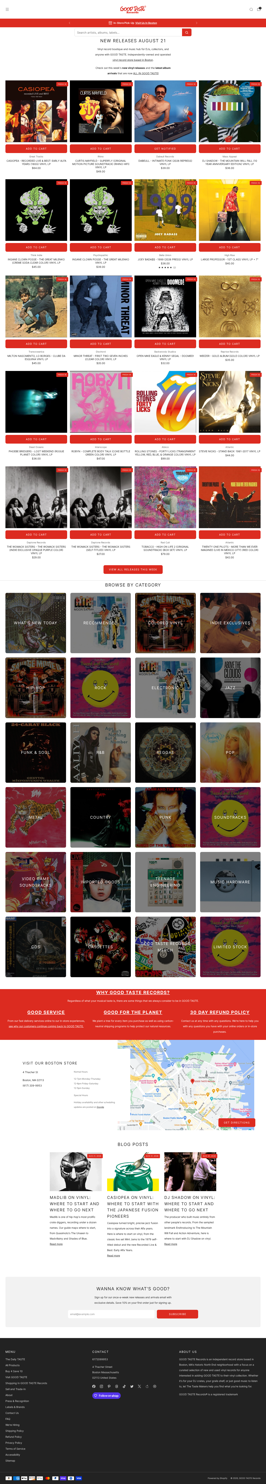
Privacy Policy (13, 1442)
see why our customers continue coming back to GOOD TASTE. (46, 1026)
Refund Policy (13, 1436)
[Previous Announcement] (69, 23)
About (8, 1395)
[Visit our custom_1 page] (147, 1386)
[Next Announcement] (196, 23)
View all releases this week (133, 569)
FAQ (7, 1418)
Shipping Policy (14, 1430)
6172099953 (100, 1359)
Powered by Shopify (217, 1478)
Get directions (237, 1122)
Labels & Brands (15, 1406)
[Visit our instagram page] (101, 1386)
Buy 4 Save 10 (14, 1371)
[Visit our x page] (139, 1386)
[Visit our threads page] (116, 1386)
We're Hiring (12, 1424)
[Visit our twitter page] (132, 1386)
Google (100, 1107)
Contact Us (12, 1412)
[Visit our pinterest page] (109, 1386)
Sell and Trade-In (15, 1389)
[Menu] (7, 9)
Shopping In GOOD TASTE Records (26, 1383)
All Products (12, 1365)
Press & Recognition (17, 1401)
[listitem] (133, 23)
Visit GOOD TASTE (16, 1377)
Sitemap (10, 1460)
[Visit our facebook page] (94, 1386)
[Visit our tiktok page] (124, 1386)
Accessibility (12, 1454)
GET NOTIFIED (165, 148)
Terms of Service (15, 1448)
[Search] (251, 9)
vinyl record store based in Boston (133, 59)
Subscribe (177, 1314)
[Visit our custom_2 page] (154, 1386)
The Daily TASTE (15, 1359)
